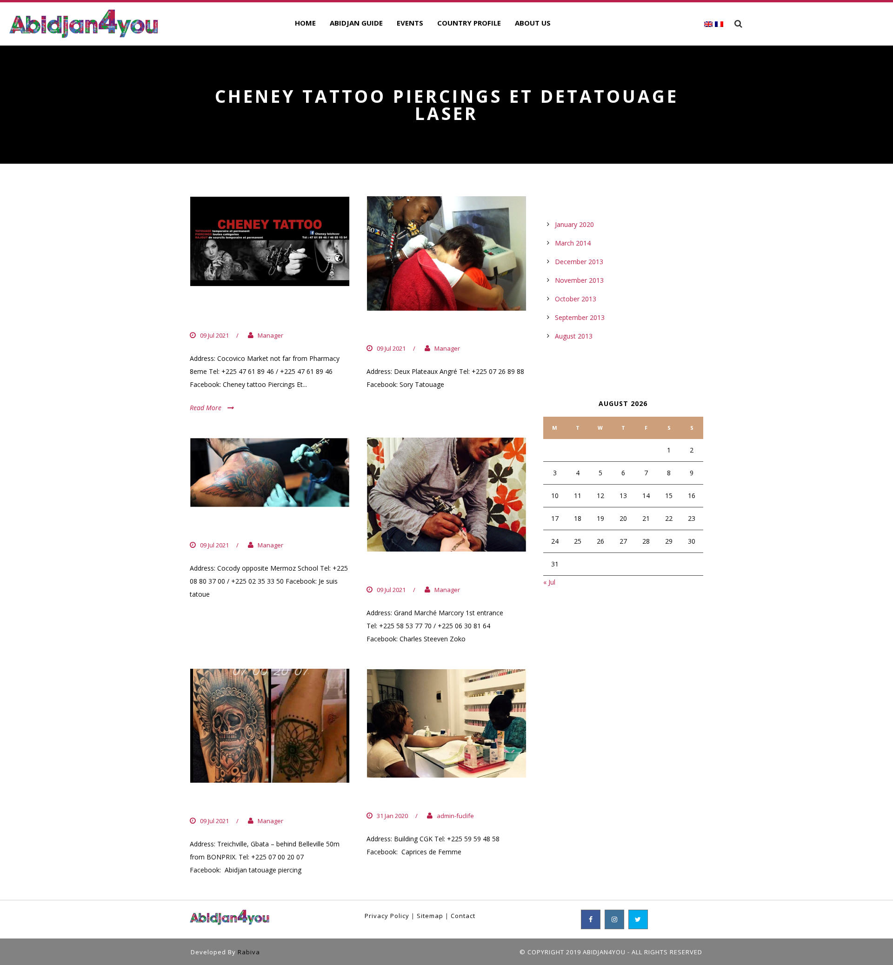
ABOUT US (533, 22)
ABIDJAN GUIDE (356, 22)
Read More (205, 407)
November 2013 (579, 280)
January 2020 (574, 224)
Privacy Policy (387, 916)
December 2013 (579, 261)
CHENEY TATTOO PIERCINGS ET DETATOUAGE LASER (268, 311)
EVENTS (410, 22)
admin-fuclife (455, 816)
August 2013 (574, 336)
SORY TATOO (398, 329)
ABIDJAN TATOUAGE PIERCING (265, 801)
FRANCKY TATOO (231, 526)
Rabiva (249, 952)
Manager (270, 335)
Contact (463, 916)
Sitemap (430, 916)
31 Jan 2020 (392, 816)
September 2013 (580, 317)
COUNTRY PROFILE (469, 22)
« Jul (549, 582)
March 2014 (573, 243)
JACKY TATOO (400, 570)
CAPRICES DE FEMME (418, 797)
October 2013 (575, 298)
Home (305, 22)
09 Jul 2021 (214, 335)
